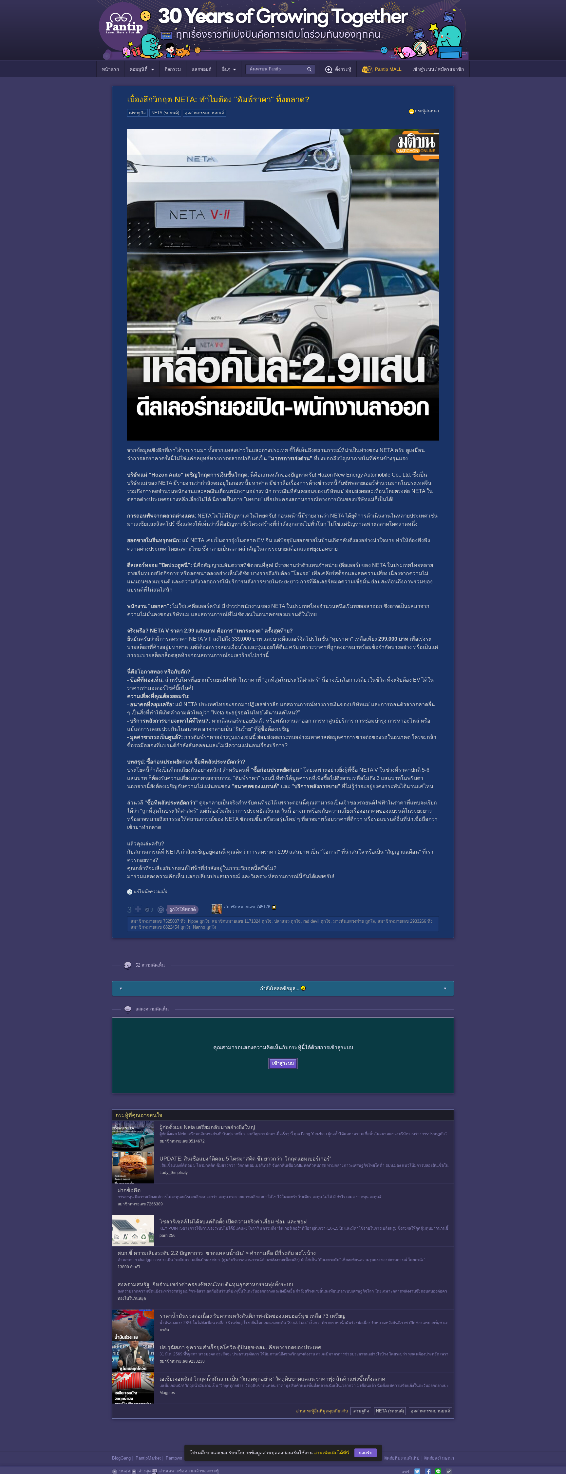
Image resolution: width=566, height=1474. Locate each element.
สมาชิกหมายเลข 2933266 (402, 921)
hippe (193, 921)
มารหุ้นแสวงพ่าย (348, 921)
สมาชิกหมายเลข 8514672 (182, 1141)
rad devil (311, 921)
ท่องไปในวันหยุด (132, 1298)
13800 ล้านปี (129, 1267)
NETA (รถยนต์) (165, 112)
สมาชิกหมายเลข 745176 (247, 907)
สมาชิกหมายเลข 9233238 (182, 1361)
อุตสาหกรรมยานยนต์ (204, 112)
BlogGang (121, 1458)
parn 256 (168, 1235)
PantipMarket (148, 1458)
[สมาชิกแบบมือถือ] (274, 907)
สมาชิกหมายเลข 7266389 (140, 1204)
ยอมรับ (365, 1452)
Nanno (199, 927)
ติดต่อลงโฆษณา (439, 1458)
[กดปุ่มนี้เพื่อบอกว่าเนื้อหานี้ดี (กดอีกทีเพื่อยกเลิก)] (137, 909)
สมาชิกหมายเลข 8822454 (155, 927)
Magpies (167, 1392)
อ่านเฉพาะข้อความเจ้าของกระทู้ (189, 1470)
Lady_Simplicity (174, 1172)
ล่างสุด (145, 1470)
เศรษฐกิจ (137, 112)
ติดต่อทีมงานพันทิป (401, 1458)
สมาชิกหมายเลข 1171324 (236, 921)
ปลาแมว (282, 921)
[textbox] (280, 69)
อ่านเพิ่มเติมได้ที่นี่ (331, 1452)
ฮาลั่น (164, 1330)
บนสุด (124, 1470)
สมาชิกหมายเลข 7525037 (155, 921)
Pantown (174, 1458)
